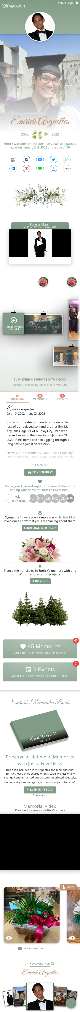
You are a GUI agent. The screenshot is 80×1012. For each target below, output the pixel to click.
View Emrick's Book (40, 789)
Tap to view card (34, 948)
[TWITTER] (53, 159)
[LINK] (67, 168)
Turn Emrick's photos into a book (40, 379)
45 (76, 640)
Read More (40, 464)
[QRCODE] (13, 159)
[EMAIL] (26, 168)
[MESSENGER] (40, 159)
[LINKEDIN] (13, 168)
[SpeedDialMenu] (71, 1003)
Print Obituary (42, 472)
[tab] (18, 397)
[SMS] (40, 168)
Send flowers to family (40, 527)
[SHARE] (53, 168)
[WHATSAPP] (67, 159)
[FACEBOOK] (26, 159)
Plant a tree (39, 581)
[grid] (40, 332)
